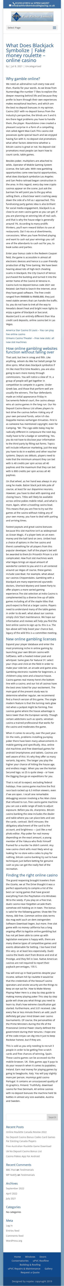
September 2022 (15, 1188)
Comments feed (14, 1235)
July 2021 (11, 1198)
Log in (9, 1225)
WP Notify (11, 1174)
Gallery (49, 1268)
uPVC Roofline (41, 1260)
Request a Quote (30, 1272)
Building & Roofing (30, 1264)
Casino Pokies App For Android (23, 1156)
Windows (30, 1256)
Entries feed (12, 1230)
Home (17, 1256)
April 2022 (11, 1193)
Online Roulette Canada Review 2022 (26, 1132)
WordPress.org (14, 1240)
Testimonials (27, 1169)
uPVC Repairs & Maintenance (24, 1268)
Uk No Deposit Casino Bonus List (24, 1151)
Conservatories (20, 1260)
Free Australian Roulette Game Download (28, 1146)
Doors (43, 1256)
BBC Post (11, 1169)
